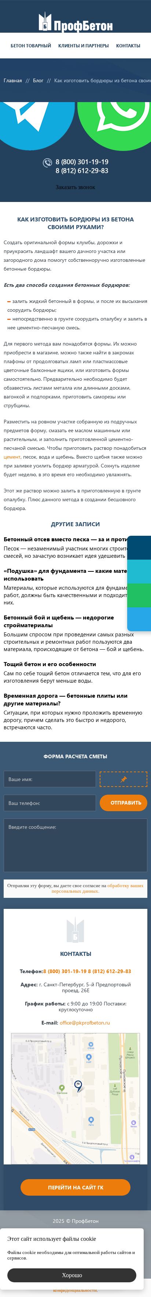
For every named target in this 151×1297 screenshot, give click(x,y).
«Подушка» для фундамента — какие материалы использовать (75, 574)
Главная (13, 80)
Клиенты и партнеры (83, 45)
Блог (38, 80)
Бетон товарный (31, 45)
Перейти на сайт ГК (75, 1187)
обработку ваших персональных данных (98, 888)
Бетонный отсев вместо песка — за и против (68, 539)
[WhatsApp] (139, 595)
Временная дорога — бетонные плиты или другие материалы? (66, 699)
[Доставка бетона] (76, 31)
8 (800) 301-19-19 (82, 161)
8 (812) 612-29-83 (82, 170)
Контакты (128, 45)
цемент (12, 456)
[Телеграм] (139, 619)
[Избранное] (139, 572)
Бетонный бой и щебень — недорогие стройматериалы (59, 621)
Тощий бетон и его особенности (50, 664)
